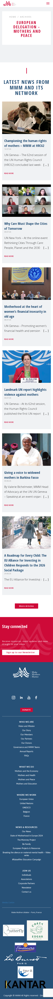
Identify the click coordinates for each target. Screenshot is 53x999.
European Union (27, 799)
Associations (26, 879)
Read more (9, 173)
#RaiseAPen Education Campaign (26, 860)
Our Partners (26, 739)
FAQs (26, 756)
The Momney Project (26, 840)
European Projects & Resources (26, 848)
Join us (26, 871)
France (26, 816)
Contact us (26, 892)
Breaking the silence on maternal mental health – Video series (26, 854)
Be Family (26, 844)
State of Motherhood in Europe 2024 (26, 836)
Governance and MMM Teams (26, 747)
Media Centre (8, 902)
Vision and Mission (26, 726)
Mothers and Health (26, 775)
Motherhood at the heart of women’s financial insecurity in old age (25, 311)
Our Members (26, 735)
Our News (26, 832)
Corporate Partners (26, 884)
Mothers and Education (26, 784)
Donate (26, 709)
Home (12, 16)
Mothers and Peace (26, 780)
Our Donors (26, 743)
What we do (26, 767)
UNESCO (26, 808)
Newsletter (26, 888)
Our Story (26, 730)
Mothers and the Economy (26, 771)
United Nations (26, 804)
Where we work (26, 795)
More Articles (26, 606)
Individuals (26, 875)
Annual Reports (26, 752)
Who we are (26, 722)
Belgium (26, 812)
